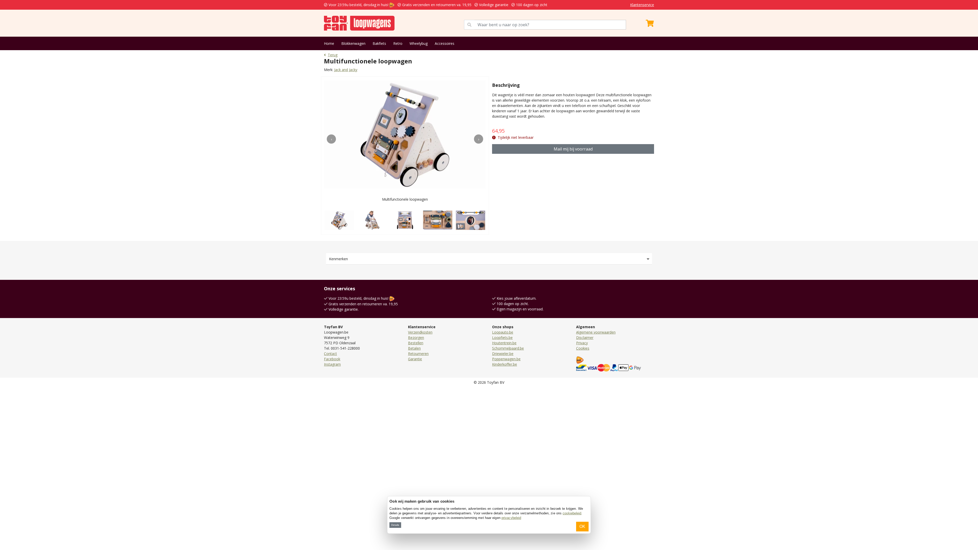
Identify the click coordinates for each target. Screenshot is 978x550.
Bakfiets (379, 43)
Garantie (415, 358)
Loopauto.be (502, 332)
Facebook (332, 358)
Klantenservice (642, 4)
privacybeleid (511, 518)
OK (582, 526)
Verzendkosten (420, 332)
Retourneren (418, 353)
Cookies (582, 348)
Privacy (582, 342)
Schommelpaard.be (508, 348)
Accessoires (444, 43)
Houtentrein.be (504, 342)
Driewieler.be (502, 353)
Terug (332, 54)
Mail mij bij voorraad (573, 149)
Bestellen (415, 342)
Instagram (332, 364)
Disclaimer (584, 337)
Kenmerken (338, 258)
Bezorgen (416, 337)
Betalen (414, 348)
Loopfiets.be (502, 337)
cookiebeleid (572, 513)
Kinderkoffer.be (504, 364)
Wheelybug (419, 43)
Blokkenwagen (353, 43)
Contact (330, 353)
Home (329, 43)
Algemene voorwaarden (596, 332)
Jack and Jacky (345, 69)
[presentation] (331, 139)
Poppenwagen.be (506, 358)
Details (395, 525)
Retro (397, 43)
